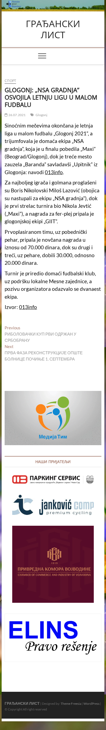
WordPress (91, 704)
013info (54, 172)
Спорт (10, 81)
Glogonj (41, 115)
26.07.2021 (17, 115)
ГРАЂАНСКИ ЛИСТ (53, 29)
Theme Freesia (71, 704)
